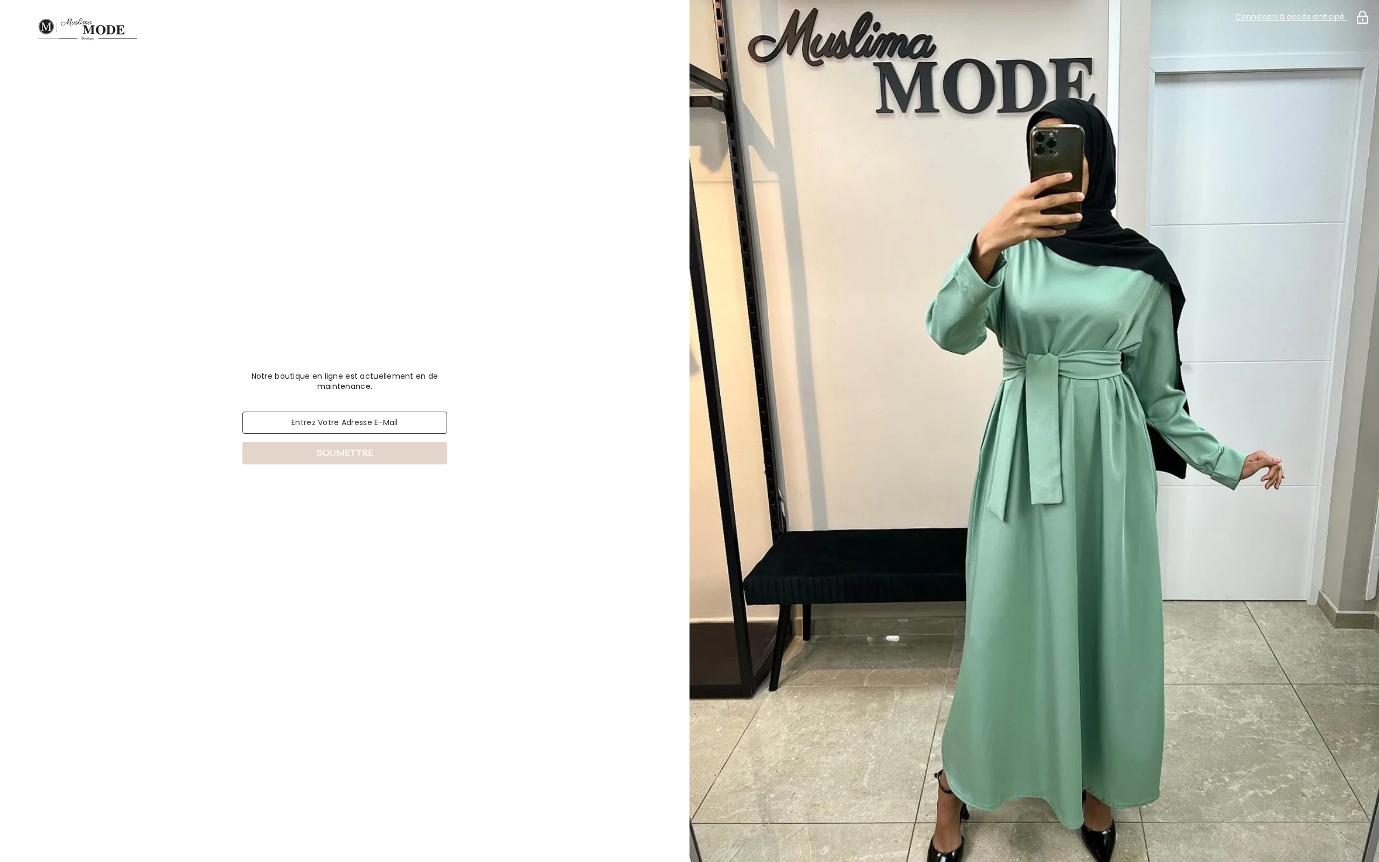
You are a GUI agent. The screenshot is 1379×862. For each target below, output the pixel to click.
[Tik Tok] (360, 492)
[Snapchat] (390, 492)
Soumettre (345, 453)
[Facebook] (299, 492)
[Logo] (344, 28)
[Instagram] (330, 492)
